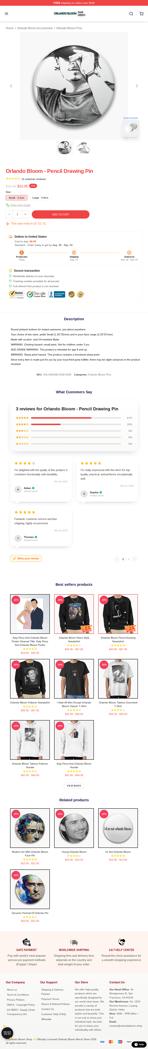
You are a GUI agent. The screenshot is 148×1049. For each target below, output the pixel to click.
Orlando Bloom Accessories (35, 28)
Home (10, 28)
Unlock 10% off (7, 1033)
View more (74, 786)
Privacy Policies (16, 999)
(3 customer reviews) (34, 179)
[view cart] (141, 14)
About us (12, 989)
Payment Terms (50, 999)
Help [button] (141, 1044)
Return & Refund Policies (55, 1004)
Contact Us (47, 1009)
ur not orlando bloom (118, 851)
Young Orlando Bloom (74, 851)
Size (8, 192)
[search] (131, 14)
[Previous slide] (11, 86)
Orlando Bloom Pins (69, 28)
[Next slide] (136, 86)
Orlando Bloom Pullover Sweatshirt (30, 702)
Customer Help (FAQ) (53, 1014)
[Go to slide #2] (83, 147)
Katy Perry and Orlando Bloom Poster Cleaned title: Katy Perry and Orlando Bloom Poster (30, 641)
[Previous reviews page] (117, 559)
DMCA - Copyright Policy (21, 1004)
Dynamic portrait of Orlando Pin (30, 913)
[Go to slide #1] (64, 147)
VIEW (30, 630)
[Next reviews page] (134, 559)
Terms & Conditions (18, 994)
